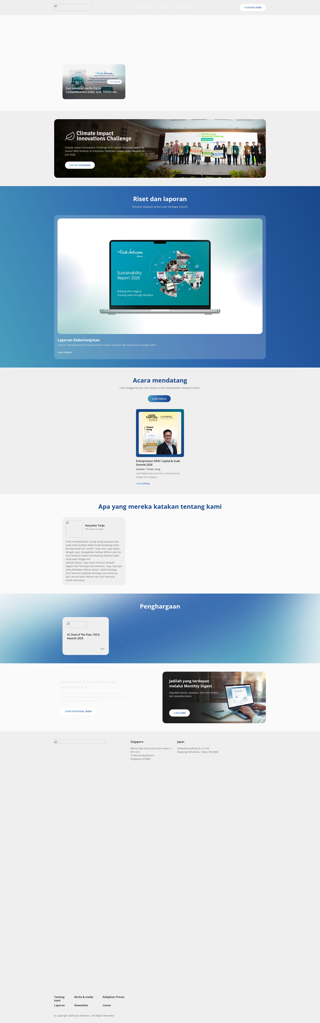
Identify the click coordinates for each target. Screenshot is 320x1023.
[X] (253, 1016)
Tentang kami (59, 998)
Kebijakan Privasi (113, 997)
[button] (220, 7)
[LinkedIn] (242, 1015)
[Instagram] (247, 1015)
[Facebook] (259, 1015)
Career (107, 1005)
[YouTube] (264, 1015)
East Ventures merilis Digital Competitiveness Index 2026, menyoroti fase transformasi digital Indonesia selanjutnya (91, 90)
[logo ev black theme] (73, 7)
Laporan (59, 1005)
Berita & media (83, 997)
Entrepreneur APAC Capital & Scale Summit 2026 (158, 463)
